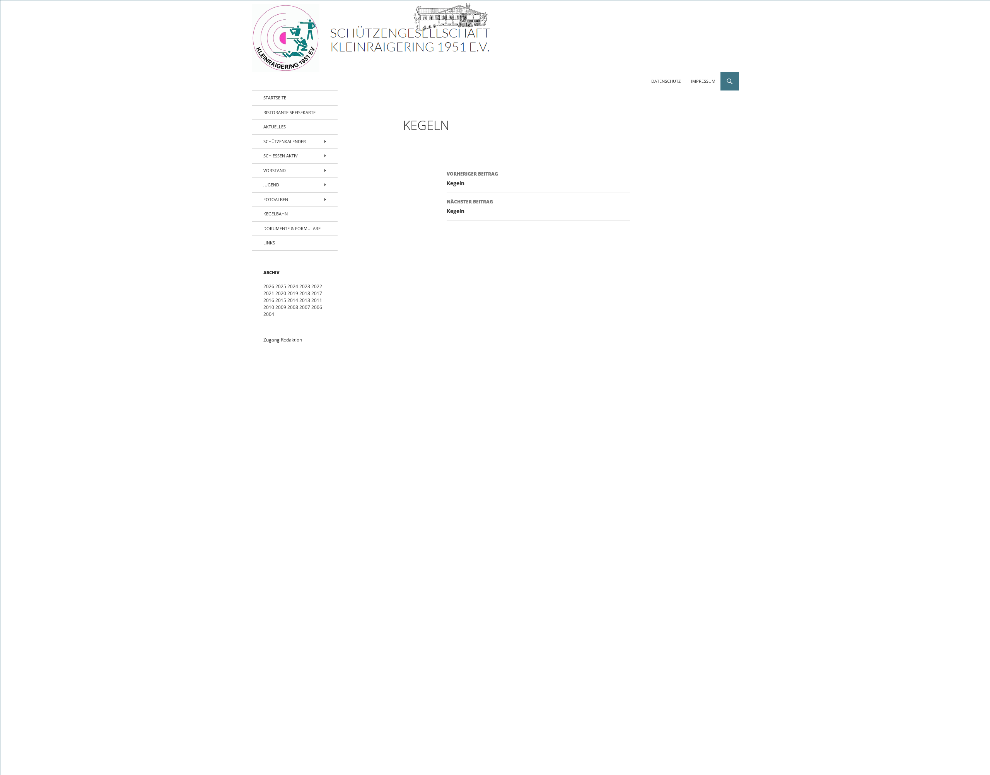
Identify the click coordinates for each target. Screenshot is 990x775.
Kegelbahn (275, 214)
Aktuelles (274, 127)
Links (269, 243)
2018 (304, 293)
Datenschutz (666, 81)
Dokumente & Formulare (292, 228)
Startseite (274, 98)
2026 (268, 286)
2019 (292, 293)
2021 (268, 293)
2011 (316, 300)
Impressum (703, 81)
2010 (268, 307)
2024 (292, 286)
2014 (292, 300)
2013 (304, 300)
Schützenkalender (284, 141)
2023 (304, 286)
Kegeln (472, 179)
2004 (268, 314)
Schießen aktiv (280, 156)
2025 (280, 286)
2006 (316, 307)
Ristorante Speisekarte (289, 112)
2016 (268, 300)
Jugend (271, 185)
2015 (280, 300)
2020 (280, 293)
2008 (292, 307)
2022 (316, 286)
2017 (316, 293)
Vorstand (274, 170)
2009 (280, 307)
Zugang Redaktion (282, 339)
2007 (304, 307)
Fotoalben (275, 199)
